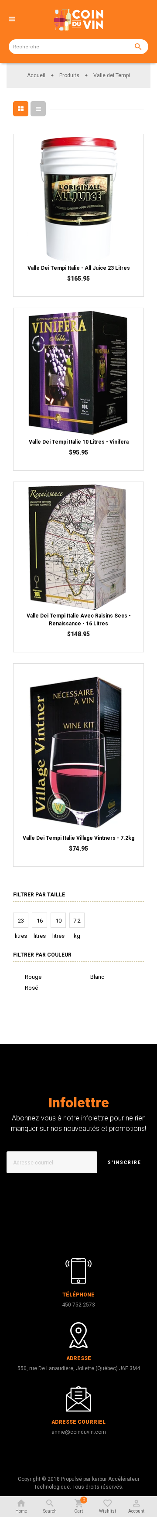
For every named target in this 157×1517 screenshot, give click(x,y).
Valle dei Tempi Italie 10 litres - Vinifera (79, 442)
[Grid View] (20, 108)
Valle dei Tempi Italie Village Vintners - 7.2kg (78, 838)
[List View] (38, 108)
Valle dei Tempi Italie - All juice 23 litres (78, 268)
